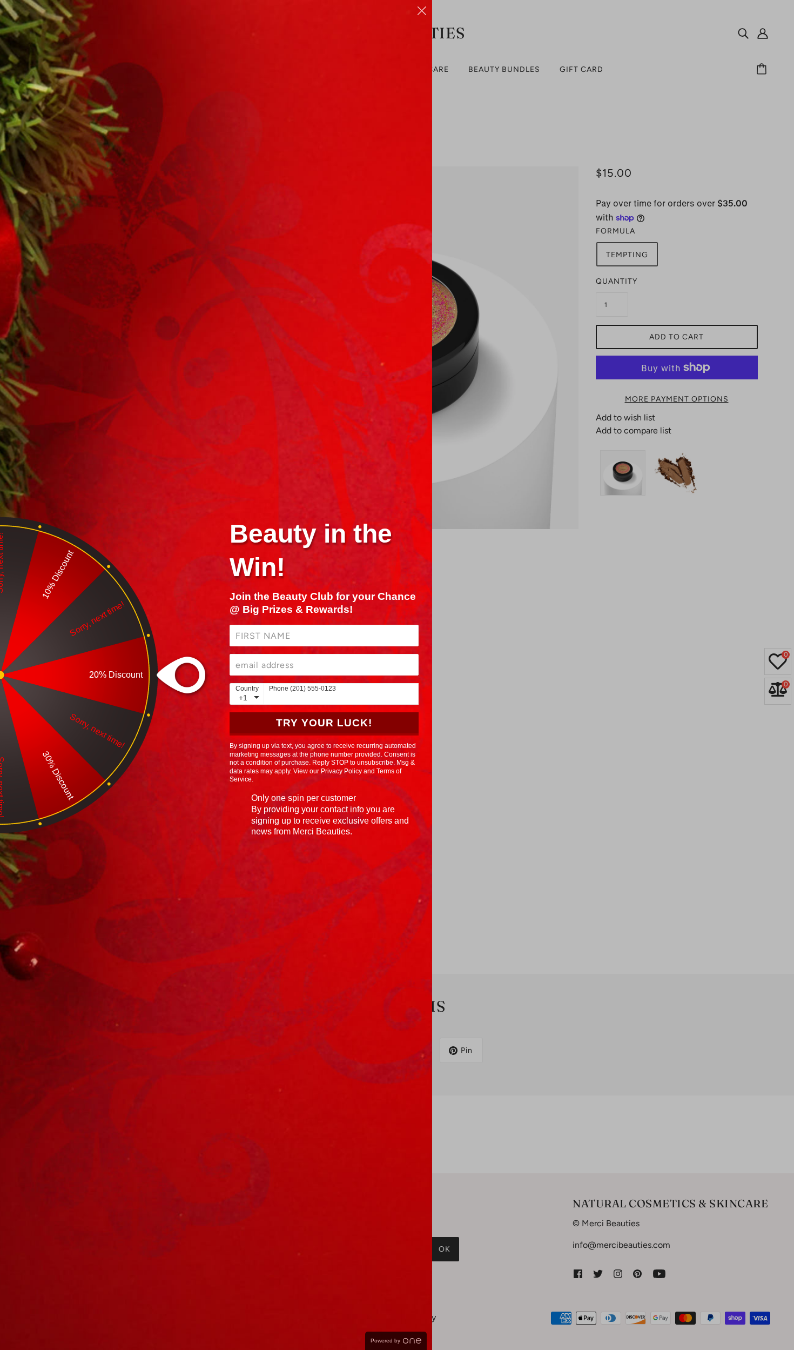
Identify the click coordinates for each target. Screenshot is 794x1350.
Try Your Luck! (324, 723)
